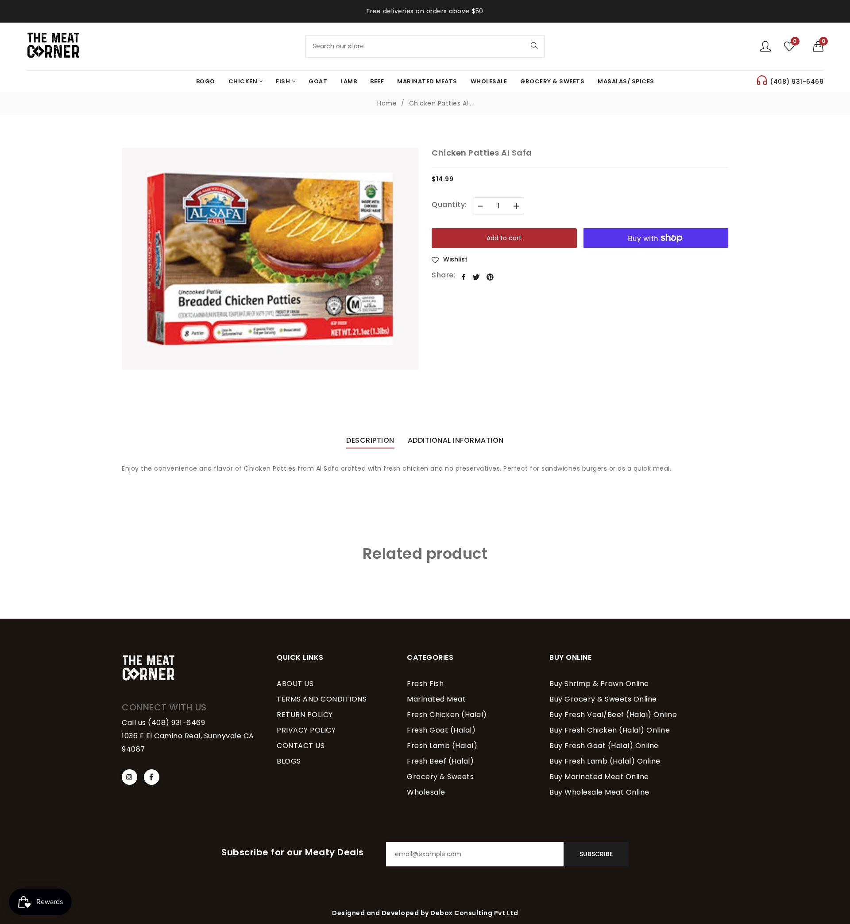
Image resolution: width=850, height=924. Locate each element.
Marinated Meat (436, 699)
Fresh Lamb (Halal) (442, 746)
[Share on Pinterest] (490, 277)
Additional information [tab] (456, 441)
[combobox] (425, 46)
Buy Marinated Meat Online (599, 777)
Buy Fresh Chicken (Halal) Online (609, 730)
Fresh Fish (425, 683)
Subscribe (596, 854)
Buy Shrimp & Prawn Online (599, 683)
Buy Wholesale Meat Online (599, 792)
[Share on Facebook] (464, 277)
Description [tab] (370, 441)
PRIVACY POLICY (306, 730)
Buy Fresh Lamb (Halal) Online (605, 761)
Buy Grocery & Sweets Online (603, 699)
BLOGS (289, 761)
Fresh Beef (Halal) (440, 761)
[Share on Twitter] (476, 277)
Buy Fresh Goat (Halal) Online (604, 746)
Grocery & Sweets (440, 777)
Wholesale (426, 792)
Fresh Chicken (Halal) (447, 715)
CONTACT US (301, 746)
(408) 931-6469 (796, 81)
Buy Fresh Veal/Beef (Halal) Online (613, 715)
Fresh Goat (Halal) (441, 730)
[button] (818, 46)
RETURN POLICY (305, 715)
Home (387, 103)
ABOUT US (295, 683)
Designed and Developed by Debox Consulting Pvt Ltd (425, 912)
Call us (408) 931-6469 (163, 722)
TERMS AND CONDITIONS (322, 699)
